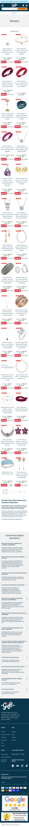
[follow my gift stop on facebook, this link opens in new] (13, 766)
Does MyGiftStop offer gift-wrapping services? (12, 679)
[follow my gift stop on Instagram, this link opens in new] (22, 766)
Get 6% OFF (15, 777)
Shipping (14, 732)
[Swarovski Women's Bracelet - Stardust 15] (7, 72)
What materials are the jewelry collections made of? (13, 557)
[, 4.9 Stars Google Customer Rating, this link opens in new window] (15, 803)
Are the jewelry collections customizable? (13, 585)
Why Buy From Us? (5, 734)
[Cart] (26, 5)
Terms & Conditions (5, 757)
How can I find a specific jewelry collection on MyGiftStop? (14, 613)
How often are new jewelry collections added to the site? (14, 573)
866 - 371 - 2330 (20, 754)
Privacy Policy (4, 754)
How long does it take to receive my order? (13, 666)
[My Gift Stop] (8, 702)
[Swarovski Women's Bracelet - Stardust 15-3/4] (21, 72)
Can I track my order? (7, 689)
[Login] (23, 5)
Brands (2, 745)
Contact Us (3, 737)
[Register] (25, 782)
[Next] (24, 492)
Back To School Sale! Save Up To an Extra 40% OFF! (15, 1)
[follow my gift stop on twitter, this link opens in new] (27, 766)
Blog (2, 743)
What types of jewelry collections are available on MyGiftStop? (12, 544)
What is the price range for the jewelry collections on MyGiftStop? (12, 599)
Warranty (14, 740)
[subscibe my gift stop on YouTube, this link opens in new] (17, 766)
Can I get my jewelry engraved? (10, 657)
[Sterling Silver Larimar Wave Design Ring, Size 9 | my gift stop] (7, 463)
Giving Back (4, 740)
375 (20, 491)
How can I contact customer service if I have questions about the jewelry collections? (14, 642)
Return (13, 734)
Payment (14, 737)
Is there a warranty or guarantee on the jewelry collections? (12, 628)
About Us (3, 732)
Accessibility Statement (4, 760)
